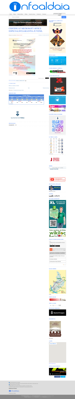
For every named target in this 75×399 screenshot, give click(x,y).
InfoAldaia (30, 395)
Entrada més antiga (46, 87)
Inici (29, 87)
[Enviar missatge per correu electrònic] (25, 80)
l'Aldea (26, 14)
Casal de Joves (32, 14)
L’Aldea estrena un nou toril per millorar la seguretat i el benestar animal (20, 385)
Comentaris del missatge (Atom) (18, 90)
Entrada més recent (12, 87)
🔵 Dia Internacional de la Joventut (14, 382)
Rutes (14, 14)
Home (11, 14)
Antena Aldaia (20, 14)
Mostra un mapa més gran (52, 363)
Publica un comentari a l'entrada (14, 85)
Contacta (44, 14)
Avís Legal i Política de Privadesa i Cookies (47, 395)
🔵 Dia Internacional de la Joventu (14, 384)
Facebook (39, 14)
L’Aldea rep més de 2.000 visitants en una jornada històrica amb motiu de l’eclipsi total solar (23, 383)
